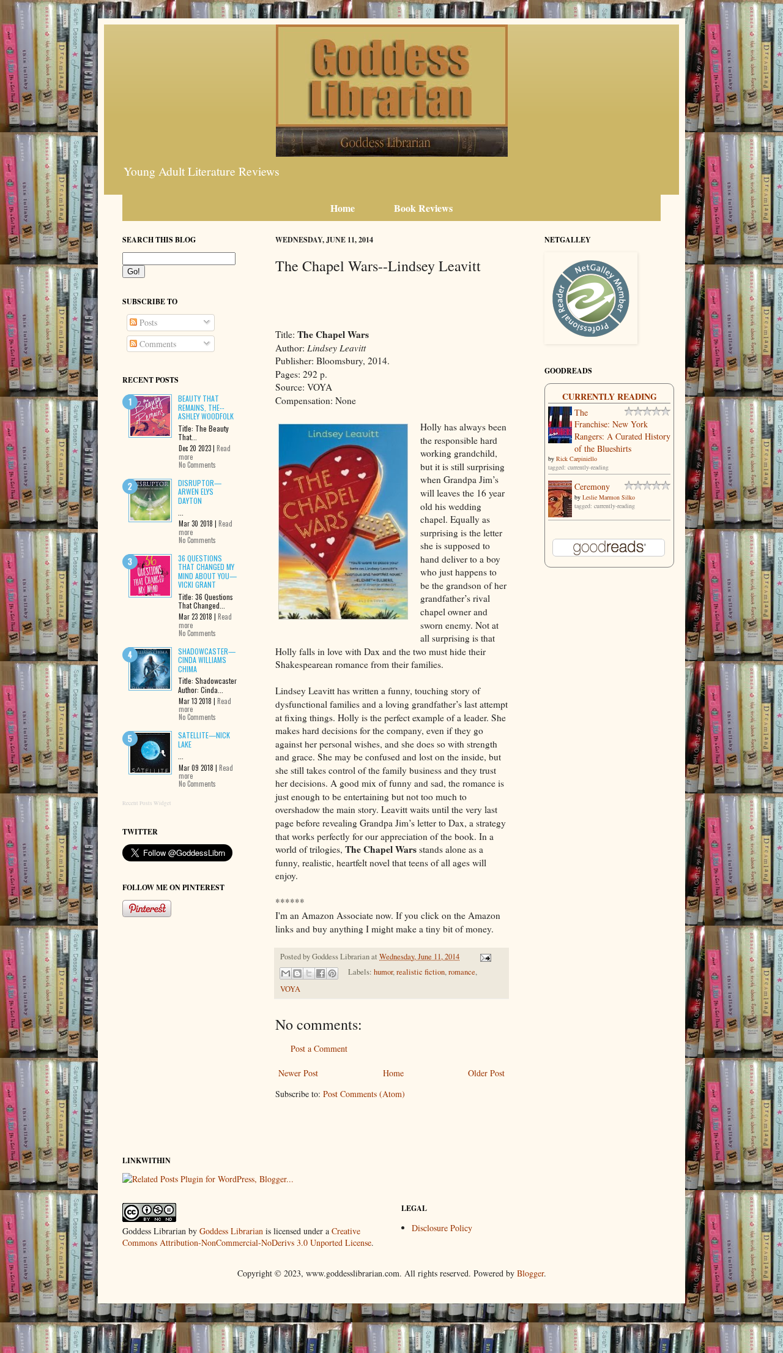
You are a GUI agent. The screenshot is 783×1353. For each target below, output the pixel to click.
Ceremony (592, 486)
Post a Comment (319, 1048)
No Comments (197, 465)
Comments (156, 344)
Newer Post (298, 1073)
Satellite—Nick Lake (204, 739)
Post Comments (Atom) (364, 1094)
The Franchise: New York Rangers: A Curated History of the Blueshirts (622, 430)
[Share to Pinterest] (332, 973)
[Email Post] (484, 956)
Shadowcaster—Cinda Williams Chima (207, 660)
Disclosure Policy (442, 1228)
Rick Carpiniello (576, 458)
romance (461, 972)
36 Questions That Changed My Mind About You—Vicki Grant (207, 571)
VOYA (290, 989)
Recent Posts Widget (146, 803)
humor (383, 972)
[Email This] (286, 973)
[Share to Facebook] (320, 973)
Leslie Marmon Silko (608, 497)
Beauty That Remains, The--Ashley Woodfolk (206, 407)
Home (393, 1073)
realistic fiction (420, 972)
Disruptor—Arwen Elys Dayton (199, 492)
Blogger (530, 1273)
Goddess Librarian (231, 1231)
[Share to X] (309, 973)
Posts (147, 322)
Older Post (486, 1073)
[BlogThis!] (297, 973)
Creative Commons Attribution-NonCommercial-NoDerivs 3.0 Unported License (246, 1237)
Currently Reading (609, 396)
